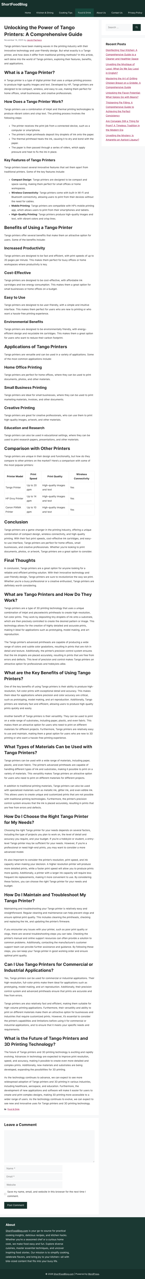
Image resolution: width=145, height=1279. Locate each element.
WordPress (93, 1274)
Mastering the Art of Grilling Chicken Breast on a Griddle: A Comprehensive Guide (123, 83)
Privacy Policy (135, 12)
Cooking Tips (65, 12)
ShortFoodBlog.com (17, 1230)
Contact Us (116, 12)
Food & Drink (84, 12)
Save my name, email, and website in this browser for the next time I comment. (46, 1194)
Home (28, 12)
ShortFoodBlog (14, 4)
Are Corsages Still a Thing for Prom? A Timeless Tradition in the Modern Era (123, 125)
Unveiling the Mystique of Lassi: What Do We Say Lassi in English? (122, 68)
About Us (101, 12)
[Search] (137, 27)
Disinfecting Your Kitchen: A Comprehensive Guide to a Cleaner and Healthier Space (122, 54)
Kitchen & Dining (45, 12)
